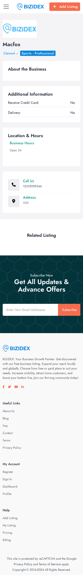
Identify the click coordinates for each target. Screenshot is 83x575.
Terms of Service (50, 564)
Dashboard (10, 486)
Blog (6, 418)
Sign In (7, 479)
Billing (7, 540)
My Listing (9, 525)
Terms (6, 440)
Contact (8, 433)
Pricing (7, 532)
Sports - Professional (38, 53)
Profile (7, 494)
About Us (9, 411)
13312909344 (32, 186)
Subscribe (69, 309)
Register (8, 472)
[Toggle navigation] (6, 6)
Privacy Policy (12, 447)
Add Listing (68, 6)
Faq (5, 425)
